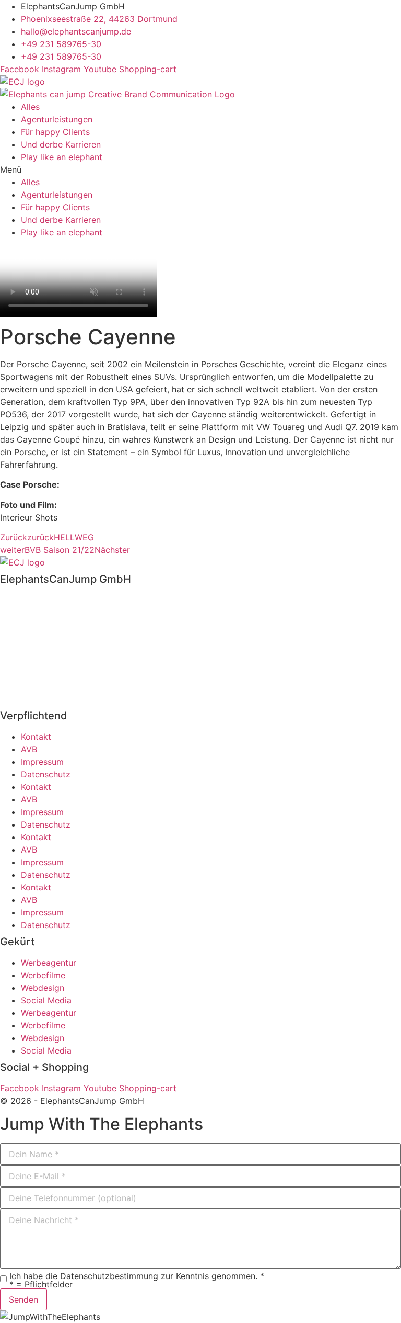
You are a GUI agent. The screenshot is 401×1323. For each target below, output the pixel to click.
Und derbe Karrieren (61, 144)
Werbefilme (43, 975)
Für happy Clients (55, 132)
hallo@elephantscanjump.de (55, 637)
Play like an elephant (61, 157)
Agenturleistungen (56, 119)
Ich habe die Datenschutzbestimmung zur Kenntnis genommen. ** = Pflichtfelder (136, 1280)
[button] (200, 169)
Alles (30, 106)
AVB (29, 749)
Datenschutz (45, 774)
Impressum (42, 761)
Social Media (46, 1000)
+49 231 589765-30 (40, 625)
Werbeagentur (48, 962)
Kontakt (36, 736)
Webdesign (42, 987)
